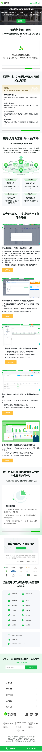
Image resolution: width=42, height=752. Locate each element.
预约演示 (21, 21)
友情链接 (26, 739)
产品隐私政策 (19, 739)
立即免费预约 (31, 667)
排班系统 (9, 509)
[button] (6, 68)
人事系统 (27, 515)
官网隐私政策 (11, 739)
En (31, 3)
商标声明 (33, 738)
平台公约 (33, 741)
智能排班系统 (11, 12)
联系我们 (12, 748)
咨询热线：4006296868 (21, 662)
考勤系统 (16, 509)
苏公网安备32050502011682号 (23, 741)
